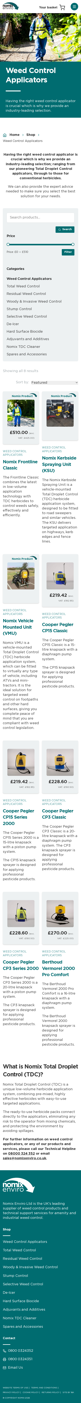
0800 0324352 (20, 1351)
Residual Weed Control (26, 294)
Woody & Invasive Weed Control (34, 301)
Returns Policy (51, 1392)
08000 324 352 (21, 1153)
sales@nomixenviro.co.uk (24, 1158)
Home (14, 135)
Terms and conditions (44, 1388)
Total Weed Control (23, 286)
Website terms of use (15, 1388)
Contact (9, 1338)
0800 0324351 (20, 1359)
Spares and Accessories (27, 354)
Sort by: (22, 382)
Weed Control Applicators (15, 453)
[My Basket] (52, 7)
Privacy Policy (11, 1392)
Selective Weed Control (27, 316)
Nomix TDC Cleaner (23, 347)
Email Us (15, 1367)
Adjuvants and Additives (28, 339)
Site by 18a (68, 1392)
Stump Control (19, 309)
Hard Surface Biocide (25, 331)
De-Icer (13, 324)
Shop (30, 135)
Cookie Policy (31, 1392)
